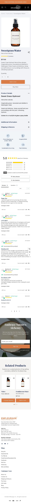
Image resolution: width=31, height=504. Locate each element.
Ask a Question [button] (16, 180)
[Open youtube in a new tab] (5, 444)
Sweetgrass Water (5, 205)
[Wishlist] (8, 377)
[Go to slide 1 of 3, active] (14, 404)
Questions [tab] (13, 185)
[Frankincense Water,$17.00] (22, 382)
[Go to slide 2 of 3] (15, 404)
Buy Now (15, 87)
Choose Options (8, 400)
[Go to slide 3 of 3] (16, 404)
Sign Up (15, 346)
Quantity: (4, 73)
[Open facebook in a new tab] (8, 444)
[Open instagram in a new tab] (2, 444)
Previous (11, 44)
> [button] (19, 311)
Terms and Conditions (15, 351)
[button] (26, 209)
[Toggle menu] (2, 7)
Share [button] (4, 209)
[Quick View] (13, 377)
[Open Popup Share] (29, 52)
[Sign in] (25, 7)
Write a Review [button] (16, 176)
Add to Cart (13, 82)
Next (20, 44)
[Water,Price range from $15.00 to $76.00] (8, 382)
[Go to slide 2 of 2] (16, 44)
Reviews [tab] (4, 185)
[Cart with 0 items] (28, 7)
